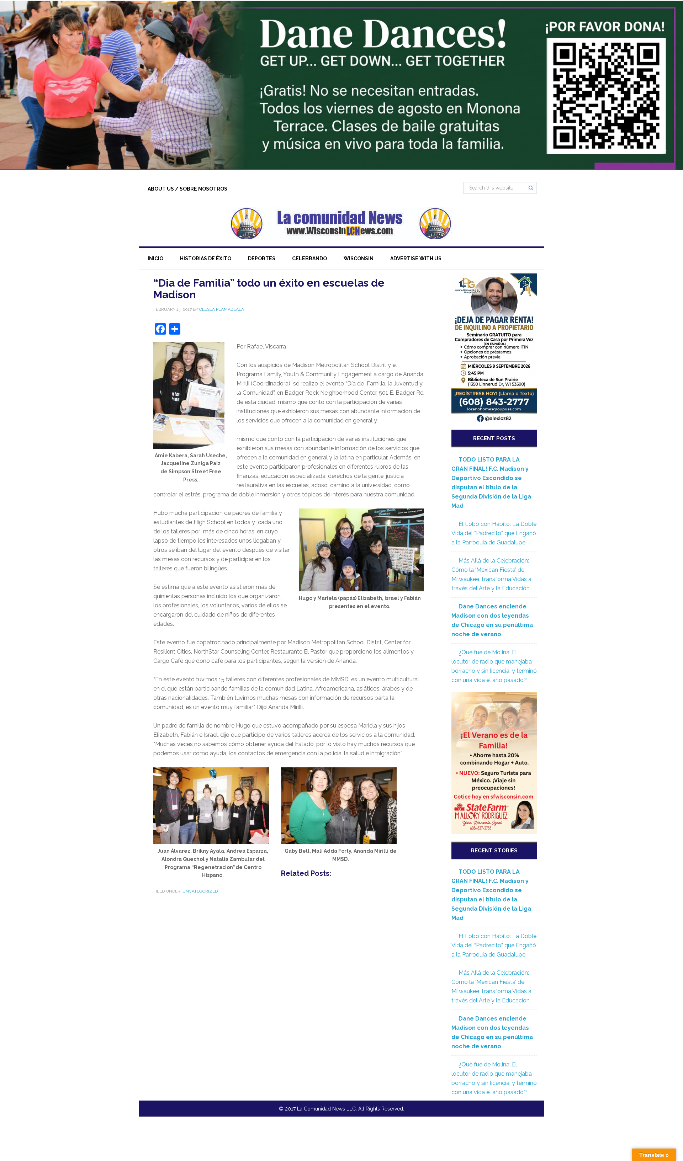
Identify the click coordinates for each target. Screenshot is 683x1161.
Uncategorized (200, 891)
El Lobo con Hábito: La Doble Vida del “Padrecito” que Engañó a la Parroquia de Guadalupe (493, 533)
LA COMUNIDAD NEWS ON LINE (341, 223)
